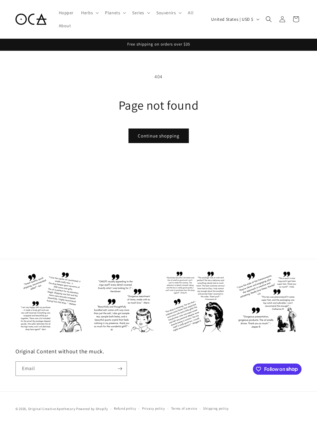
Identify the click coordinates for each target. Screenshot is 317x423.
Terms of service (184, 408)
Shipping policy (216, 408)
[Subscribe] (120, 368)
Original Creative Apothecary (52, 409)
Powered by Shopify (92, 409)
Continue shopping (159, 136)
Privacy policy (153, 408)
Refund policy (125, 408)
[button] (89, 12)
